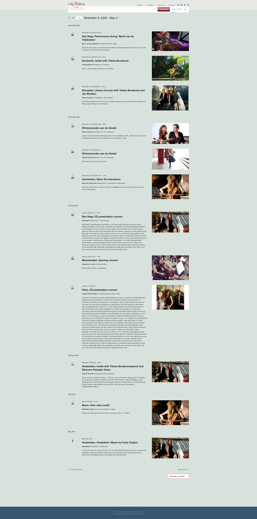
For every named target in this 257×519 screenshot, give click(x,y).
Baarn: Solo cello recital (96, 405)
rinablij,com (139, 512)
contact (171, 5)
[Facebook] (178, 5)
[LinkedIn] (188, 5)
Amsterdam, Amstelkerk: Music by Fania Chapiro (110, 442)
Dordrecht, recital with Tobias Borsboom (105, 60)
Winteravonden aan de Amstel (99, 128)
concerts (161, 5)
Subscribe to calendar (177, 476)
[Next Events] (73, 18)
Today (79, 17)
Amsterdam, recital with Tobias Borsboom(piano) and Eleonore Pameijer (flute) (112, 367)
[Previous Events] (69, 18)
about (139, 5)
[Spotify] (185, 5)
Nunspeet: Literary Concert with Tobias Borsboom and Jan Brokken (113, 92)
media (150, 5)
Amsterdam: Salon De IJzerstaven (101, 179)
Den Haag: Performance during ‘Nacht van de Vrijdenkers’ (108, 38)
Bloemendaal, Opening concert (100, 260)
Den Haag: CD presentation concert (102, 216)
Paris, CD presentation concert (99, 289)
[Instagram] (181, 5)
